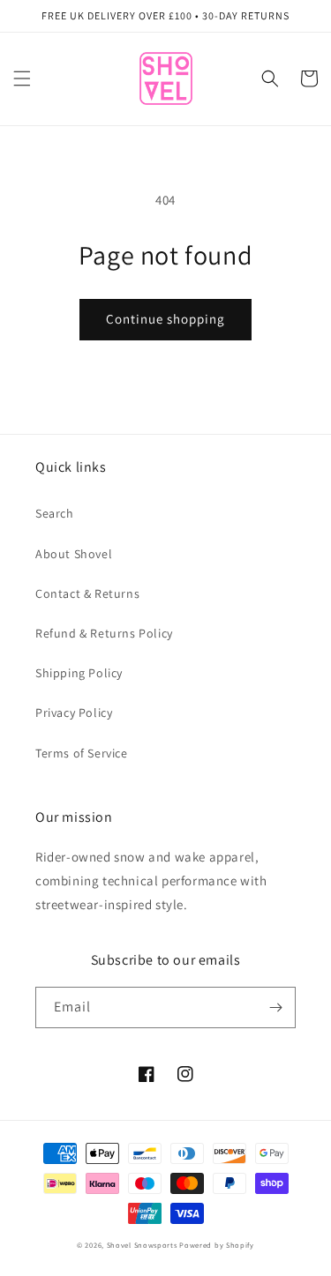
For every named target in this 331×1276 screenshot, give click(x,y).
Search (54, 513)
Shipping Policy (79, 673)
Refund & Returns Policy (104, 633)
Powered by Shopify (216, 1245)
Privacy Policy (73, 712)
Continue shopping (165, 318)
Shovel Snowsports (142, 1245)
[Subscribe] (275, 1007)
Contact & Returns (87, 593)
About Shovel (73, 554)
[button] (22, 78)
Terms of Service (81, 753)
